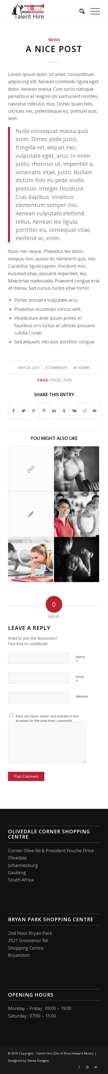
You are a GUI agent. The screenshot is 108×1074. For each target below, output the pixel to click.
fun (67, 380)
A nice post (54, 49)
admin (84, 367)
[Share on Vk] (74, 410)
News (54, 39)
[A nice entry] (76, 514)
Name (80, 659)
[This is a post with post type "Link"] (30, 469)
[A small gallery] (30, 559)
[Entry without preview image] (30, 514)
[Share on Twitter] (24, 410)
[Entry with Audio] (76, 469)
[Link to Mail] (96, 1067)
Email (80, 679)
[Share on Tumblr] (64, 410)
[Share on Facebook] (13, 410)
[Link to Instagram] (87, 1067)
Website (82, 696)
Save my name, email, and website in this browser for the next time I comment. (47, 718)
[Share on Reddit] (85, 410)
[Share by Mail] (95, 410)
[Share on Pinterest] (44, 410)
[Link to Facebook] (79, 1067)
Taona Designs (37, 1060)
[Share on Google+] (34, 410)
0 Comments (56, 367)
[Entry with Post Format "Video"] (76, 559)
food (55, 380)
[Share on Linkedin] (54, 410)
